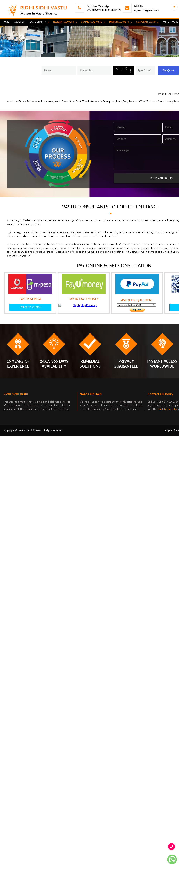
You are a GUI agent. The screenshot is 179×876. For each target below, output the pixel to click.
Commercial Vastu (91, 21)
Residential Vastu (63, 21)
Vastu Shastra (38, 21)
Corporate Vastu (146, 21)
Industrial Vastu (119, 21)
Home (6, 21)
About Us (19, 21)
